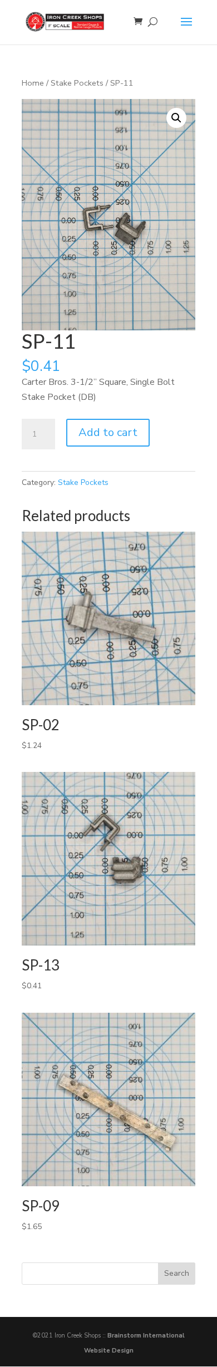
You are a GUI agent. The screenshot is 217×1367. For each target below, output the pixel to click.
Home (33, 82)
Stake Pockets (77, 82)
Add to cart (107, 432)
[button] (176, 118)
